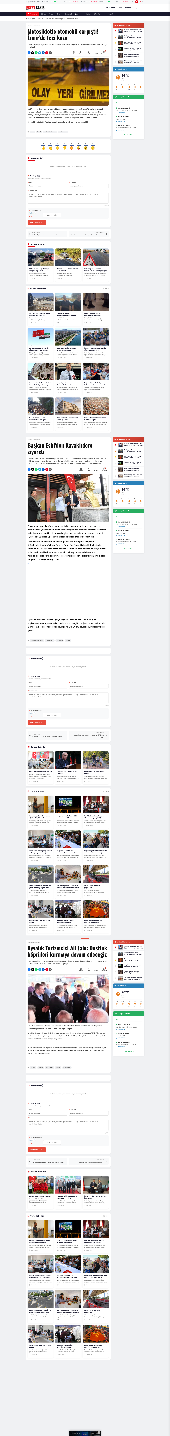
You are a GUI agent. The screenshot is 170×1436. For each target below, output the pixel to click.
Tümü (105, 289)
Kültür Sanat (108, 14)
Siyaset (59, 14)
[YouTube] (136, 1)
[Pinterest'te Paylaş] (46, 52)
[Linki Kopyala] (50, 52)
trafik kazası (63, 132)
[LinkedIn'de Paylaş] (43, 52)
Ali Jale (33, 1067)
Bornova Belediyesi (37, 640)
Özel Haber (87, 14)
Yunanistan (67, 1067)
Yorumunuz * (33, 191)
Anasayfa (33, 14)
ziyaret (68, 640)
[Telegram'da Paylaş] (39, 52)
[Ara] (135, 8)
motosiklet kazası (50, 132)
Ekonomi (68, 14)
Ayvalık (40, 1067)
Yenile (32, 216)
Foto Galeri (110, 8)
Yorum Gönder (37, 222)
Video (119, 8)
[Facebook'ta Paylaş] (29, 52)
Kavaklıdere (49, 640)
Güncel (43, 14)
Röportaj (97, 14)
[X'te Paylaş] (32, 52)
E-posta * (73, 182)
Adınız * (32, 182)
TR (142, 1)
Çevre (77, 14)
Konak (39, 132)
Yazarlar (128, 8)
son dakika (49, 1067)
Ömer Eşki (60, 640)
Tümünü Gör (128, 135)
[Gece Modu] (142, 7)
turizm (58, 1067)
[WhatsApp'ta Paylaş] (36, 52)
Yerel (51, 14)
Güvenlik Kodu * (36, 210)
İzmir (32, 132)
